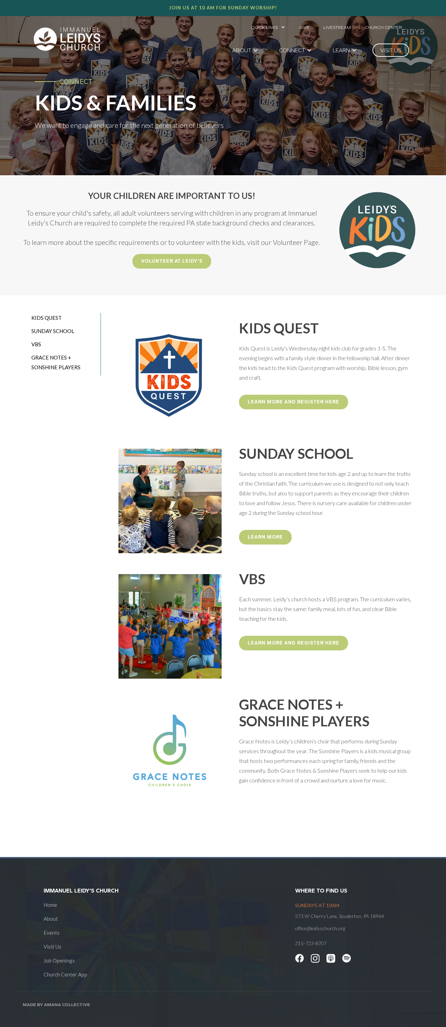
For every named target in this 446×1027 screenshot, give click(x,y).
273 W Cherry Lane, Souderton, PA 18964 (339, 916)
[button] (268, 25)
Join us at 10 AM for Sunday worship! (223, 7)
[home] (66, 39)
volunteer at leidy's (171, 261)
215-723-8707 (310, 943)
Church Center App (65, 974)
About (51, 919)
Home (50, 905)
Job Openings (59, 960)
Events (52, 932)
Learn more (265, 537)
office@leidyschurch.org (320, 928)
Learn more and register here (293, 402)
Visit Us (52, 946)
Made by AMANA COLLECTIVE (56, 1004)
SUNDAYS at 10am (317, 905)
